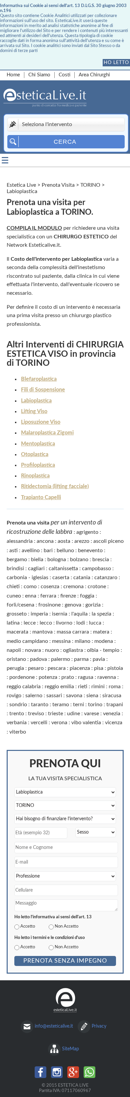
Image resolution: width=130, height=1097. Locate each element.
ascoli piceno (108, 541)
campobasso (96, 568)
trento (16, 713)
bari (48, 550)
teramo (60, 704)
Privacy (99, 1026)
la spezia (101, 614)
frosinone (49, 605)
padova (38, 659)
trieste (55, 713)
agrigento (87, 532)
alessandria (20, 541)
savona (74, 695)
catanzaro (105, 577)
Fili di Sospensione (43, 389)
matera (101, 632)
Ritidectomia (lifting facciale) (55, 486)
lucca (95, 623)
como (30, 586)
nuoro (52, 650)
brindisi (15, 568)
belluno (65, 550)
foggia (87, 596)
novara (33, 650)
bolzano (79, 559)
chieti (13, 586)
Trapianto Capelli (41, 497)
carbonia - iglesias (27, 577)
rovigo (14, 695)
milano (82, 641)
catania (81, 577)
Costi (64, 74)
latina (13, 623)
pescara (57, 668)
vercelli (39, 722)
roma (115, 686)
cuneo (14, 596)
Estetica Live (21, 185)
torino (95, 704)
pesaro (36, 668)
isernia (59, 614)
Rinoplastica (35, 475)
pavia (99, 659)
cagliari (36, 568)
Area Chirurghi (94, 74)
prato (67, 677)
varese (91, 713)
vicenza (113, 722)
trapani (114, 704)
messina (61, 641)
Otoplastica (34, 454)
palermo (60, 659)
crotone (97, 586)
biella (37, 559)
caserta (60, 577)
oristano (16, 659)
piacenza (80, 668)
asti (13, 550)
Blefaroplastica (39, 379)
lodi (80, 623)
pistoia (115, 668)
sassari (54, 695)
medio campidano (27, 641)
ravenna (106, 677)
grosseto (17, 614)
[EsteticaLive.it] (58, 99)
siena (92, 695)
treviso (36, 713)
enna (30, 596)
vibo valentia (86, 722)
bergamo (17, 559)
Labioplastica (36, 400)
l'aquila (79, 614)
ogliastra (73, 650)
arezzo (81, 541)
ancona (45, 541)
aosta (64, 541)
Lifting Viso (34, 411)
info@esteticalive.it (54, 1026)
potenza (48, 677)
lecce (30, 623)
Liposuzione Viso (40, 422)
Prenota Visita (58, 185)
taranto (39, 704)
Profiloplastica (38, 465)
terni (78, 704)
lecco (46, 623)
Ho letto (116, 62)
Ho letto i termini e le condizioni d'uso (49, 938)
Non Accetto (66, 926)
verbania (17, 722)
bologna (56, 559)
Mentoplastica (38, 443)
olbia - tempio (103, 650)
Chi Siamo (39, 74)
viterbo (17, 732)
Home (13, 74)
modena (103, 641)
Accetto (27, 926)
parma (81, 659)
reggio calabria (24, 686)
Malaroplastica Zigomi (47, 432)
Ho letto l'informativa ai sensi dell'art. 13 (53, 917)
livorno (64, 623)
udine (73, 713)
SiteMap (70, 1049)
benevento (90, 550)
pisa (98, 668)
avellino (31, 550)
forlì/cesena (20, 605)
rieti (82, 686)
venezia (111, 713)
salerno (33, 695)
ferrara (48, 596)
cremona (73, 586)
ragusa (85, 677)
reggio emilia (59, 686)
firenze (68, 596)
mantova (42, 632)
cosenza (50, 586)
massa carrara (73, 632)
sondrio (18, 704)
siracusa (111, 695)
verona (59, 722)
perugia (15, 668)
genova (73, 605)
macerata (17, 632)
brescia (100, 559)
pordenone (22, 677)
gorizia (93, 605)
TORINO (90, 185)
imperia (39, 614)
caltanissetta (63, 568)
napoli (14, 650)
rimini (98, 686)
